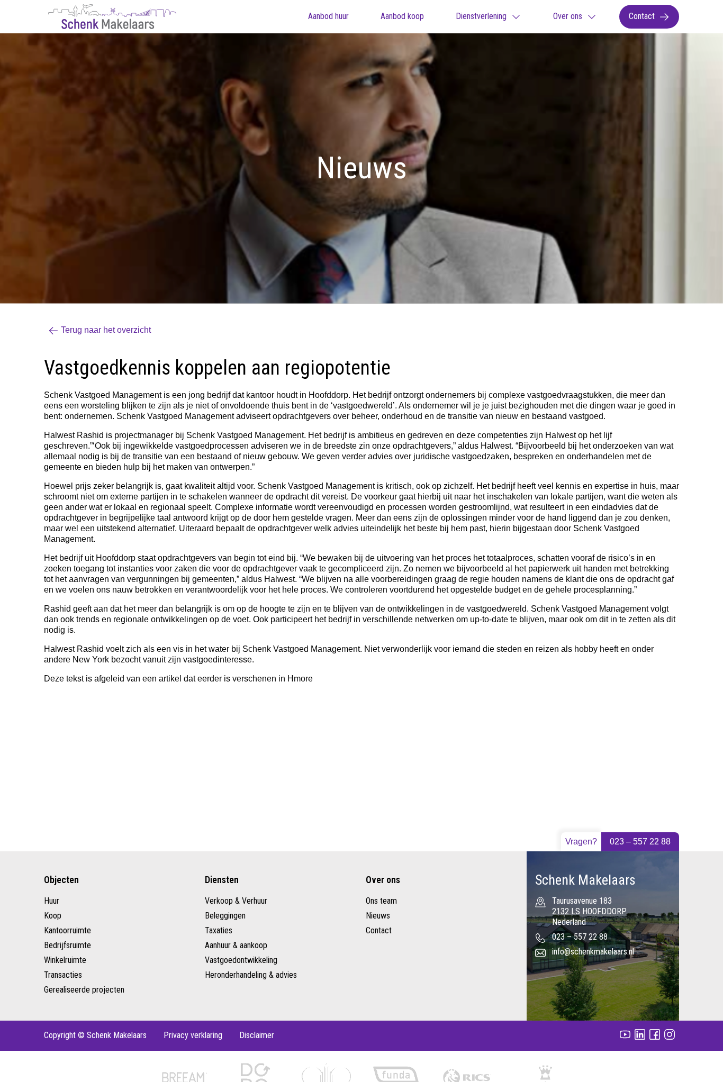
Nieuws (378, 916)
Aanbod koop (402, 16)
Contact (642, 16)
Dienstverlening (481, 16)
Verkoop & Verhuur (236, 901)
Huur (51, 901)
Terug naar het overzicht (106, 329)
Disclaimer (256, 1035)
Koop (52, 916)
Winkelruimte (65, 960)
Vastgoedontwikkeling (241, 960)
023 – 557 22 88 (640, 841)
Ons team (381, 901)
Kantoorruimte (67, 930)
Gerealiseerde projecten (84, 990)
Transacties (63, 975)
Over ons (567, 16)
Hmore (300, 678)
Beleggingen (225, 916)
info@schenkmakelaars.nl (593, 952)
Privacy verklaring (193, 1035)
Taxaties (218, 930)
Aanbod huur (328, 16)
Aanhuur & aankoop (236, 945)
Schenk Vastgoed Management (245, 435)
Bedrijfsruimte (67, 945)
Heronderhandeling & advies (251, 975)
